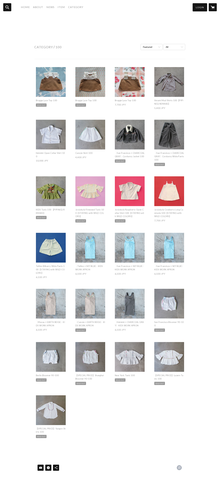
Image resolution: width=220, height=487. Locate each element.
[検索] (7, 7)
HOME (25, 7)
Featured (147, 47)
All (167, 47)
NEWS (50, 7)
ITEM (61, 7)
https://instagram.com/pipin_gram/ (179, 467)
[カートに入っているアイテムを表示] (213, 7)
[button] (200, 7)
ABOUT (38, 7)
